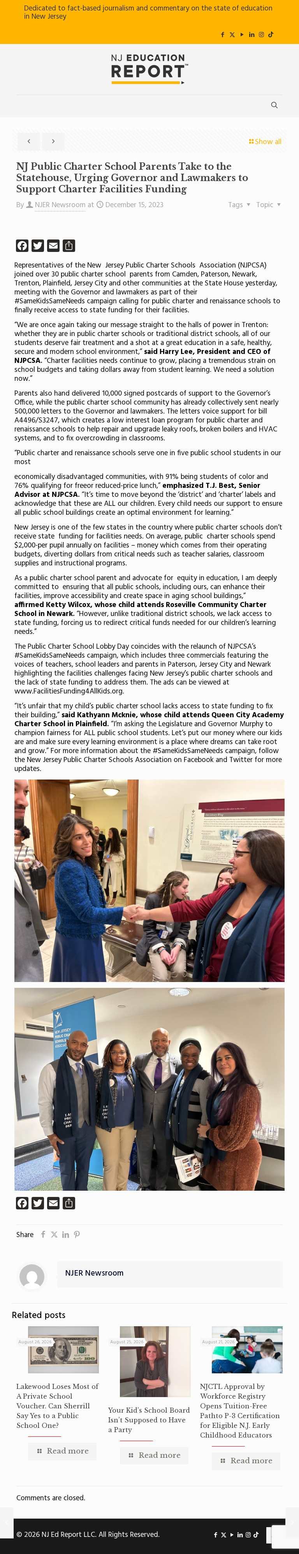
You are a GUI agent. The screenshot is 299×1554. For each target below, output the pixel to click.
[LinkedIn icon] (252, 35)
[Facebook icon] (222, 35)
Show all (268, 142)
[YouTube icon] (242, 35)
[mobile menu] (23, 106)
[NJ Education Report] (149, 69)
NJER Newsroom (60, 205)
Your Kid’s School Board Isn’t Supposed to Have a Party (149, 1420)
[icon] (270, 35)
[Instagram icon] (261, 35)
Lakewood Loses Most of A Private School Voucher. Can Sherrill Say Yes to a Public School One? (57, 1406)
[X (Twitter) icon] (232, 35)
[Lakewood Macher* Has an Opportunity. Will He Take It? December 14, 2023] (7, 1522)
